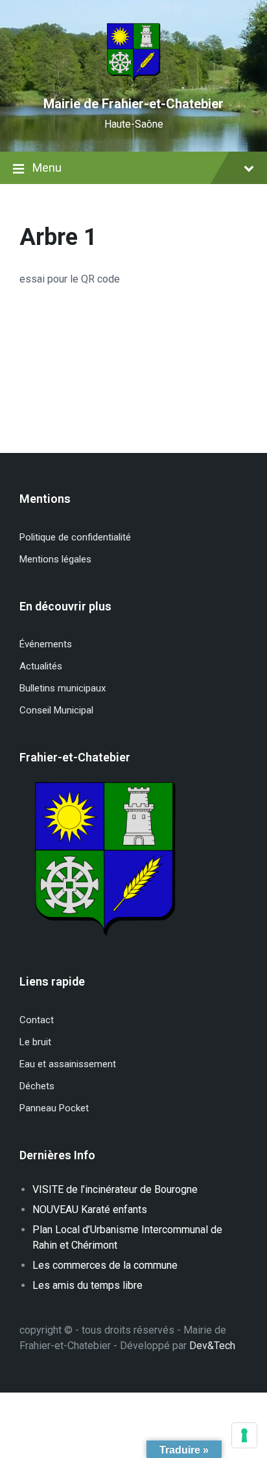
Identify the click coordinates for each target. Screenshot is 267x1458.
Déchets (36, 1086)
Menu (47, 167)
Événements (45, 644)
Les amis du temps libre (87, 1285)
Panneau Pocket (54, 1108)
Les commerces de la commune (105, 1265)
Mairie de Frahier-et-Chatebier (133, 103)
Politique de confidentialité (75, 537)
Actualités (40, 666)
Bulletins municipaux (62, 688)
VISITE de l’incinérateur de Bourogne (115, 1189)
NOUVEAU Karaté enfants (89, 1209)
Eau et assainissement (67, 1064)
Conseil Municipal (56, 710)
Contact (36, 1020)
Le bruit (35, 1042)
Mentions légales (55, 559)
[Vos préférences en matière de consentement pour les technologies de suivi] (244, 1435)
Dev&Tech (212, 1345)
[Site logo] (133, 81)
